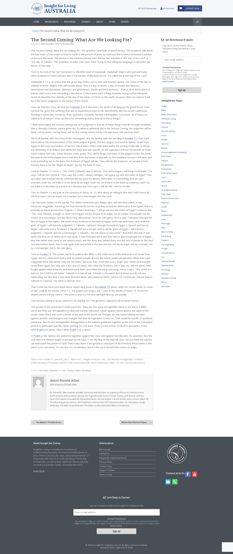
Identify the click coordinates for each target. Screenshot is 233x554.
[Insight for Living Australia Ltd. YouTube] (194, 474)
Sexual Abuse (168, 252)
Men (163, 227)
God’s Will (166, 181)
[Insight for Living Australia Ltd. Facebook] (188, 474)
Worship (165, 286)
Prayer (164, 248)
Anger (164, 106)
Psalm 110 (75, 329)
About (99, 22)
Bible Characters (169, 114)
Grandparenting (169, 189)
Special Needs (168, 261)
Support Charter (107, 470)
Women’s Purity (168, 278)
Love (163, 219)
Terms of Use (105, 474)
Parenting (166, 236)
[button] (197, 22)
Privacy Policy (105, 461)
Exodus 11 (131, 138)
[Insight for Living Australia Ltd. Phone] (175, 482)
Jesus (164, 211)
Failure (164, 160)
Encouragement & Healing (173, 152)
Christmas (166, 122)
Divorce (165, 143)
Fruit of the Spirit (169, 173)
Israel (164, 206)
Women (165, 273)
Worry (164, 282)
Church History (168, 131)
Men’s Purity (167, 231)
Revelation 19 (102, 286)
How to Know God (169, 198)
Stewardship (167, 265)
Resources (70, 22)
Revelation (86, 370)
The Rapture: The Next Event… (47, 422)
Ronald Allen (68, 44)
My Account (168, 8)
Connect (86, 22)
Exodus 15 (45, 254)
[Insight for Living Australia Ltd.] (53, 8)
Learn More (38, 470)
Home (36, 22)
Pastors (165, 240)
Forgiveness (167, 164)
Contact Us (104, 453)
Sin (162, 257)
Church (164, 127)
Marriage (165, 223)
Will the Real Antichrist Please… (136, 422)
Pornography (167, 244)
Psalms (78, 370)
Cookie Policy (105, 466)
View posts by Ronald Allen (63, 384)
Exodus (71, 370)
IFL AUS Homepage (147, 8)
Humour (165, 202)
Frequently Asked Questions (112, 457)
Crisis (164, 135)
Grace (164, 185)
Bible (163, 110)
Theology (53, 370)
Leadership (166, 215)
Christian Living (168, 118)
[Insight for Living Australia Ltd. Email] (168, 482)
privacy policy (168, 81)
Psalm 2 (41, 329)
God (163, 177)
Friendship (166, 169)
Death (164, 139)
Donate (125, 22)
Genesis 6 (76, 107)
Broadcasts (51, 22)
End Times (43, 370)
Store (112, 22)
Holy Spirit (166, 194)
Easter (164, 148)
